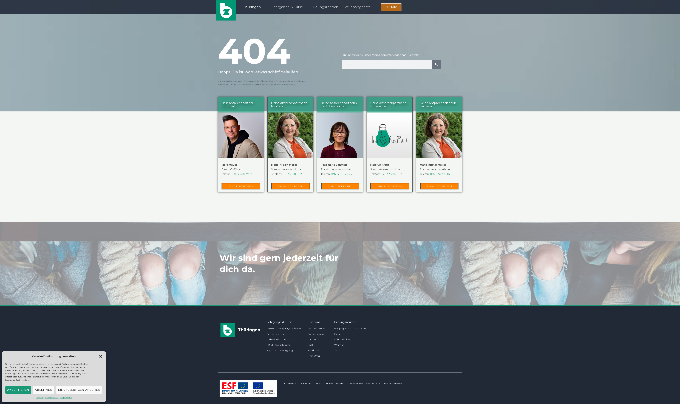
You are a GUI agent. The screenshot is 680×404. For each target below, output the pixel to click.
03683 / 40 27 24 (341, 174)
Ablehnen (43, 389)
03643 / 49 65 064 (392, 174)
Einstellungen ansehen (79, 389)
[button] (100, 356)
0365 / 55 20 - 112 (291, 174)
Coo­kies (40, 397)
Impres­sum (66, 397)
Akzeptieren (18, 389)
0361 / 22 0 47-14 (242, 174)
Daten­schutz (52, 397)
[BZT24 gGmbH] (226, 10)
